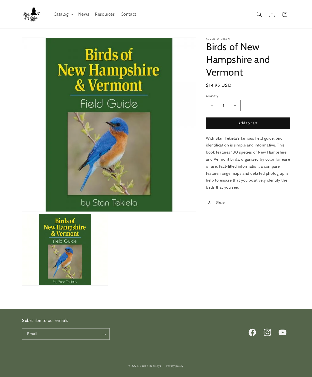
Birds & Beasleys (150, 365)
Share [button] (220, 202)
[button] (63, 14)
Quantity (212, 96)
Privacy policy (175, 365)
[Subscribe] (104, 334)
